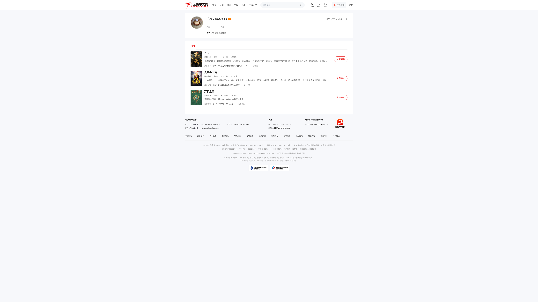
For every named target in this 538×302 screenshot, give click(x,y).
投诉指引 (324, 136)
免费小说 (261, 158)
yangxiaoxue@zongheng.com (210, 124)
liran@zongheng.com (241, 124)
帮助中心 (274, 136)
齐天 (206, 53)
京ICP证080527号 (229, 149)
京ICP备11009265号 (247, 149)
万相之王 (209, 91)
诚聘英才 (250, 136)
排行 (229, 5)
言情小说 (253, 158)
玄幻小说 (239, 158)
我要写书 (341, 5)
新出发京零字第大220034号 (214, 145)
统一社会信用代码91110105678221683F (244, 145)
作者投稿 (188, 136)
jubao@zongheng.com (319, 124)
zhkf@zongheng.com (281, 128)
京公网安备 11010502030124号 (277, 145)
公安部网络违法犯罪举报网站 (304, 145)
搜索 (301, 5)
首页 (214, 5)
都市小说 (246, 158)
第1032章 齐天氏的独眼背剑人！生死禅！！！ (230, 66)
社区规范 (299, 136)
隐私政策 (287, 136)
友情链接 (225, 136)
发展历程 (311, 136)
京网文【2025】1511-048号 (270, 149)
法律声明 (262, 136)
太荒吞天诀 (210, 72)
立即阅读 (341, 59)
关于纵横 (213, 136)
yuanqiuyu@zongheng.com (210, 128)
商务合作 (200, 136)
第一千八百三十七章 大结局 (223, 104)
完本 (243, 5)
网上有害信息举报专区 (326, 145)
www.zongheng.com (251, 153)
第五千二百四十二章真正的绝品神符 (226, 85)
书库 (236, 5)
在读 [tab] (193, 45)
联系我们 (237, 136)
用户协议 (336, 136)
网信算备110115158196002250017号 (299, 149)
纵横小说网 (228, 158)
